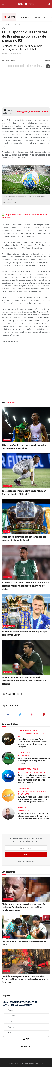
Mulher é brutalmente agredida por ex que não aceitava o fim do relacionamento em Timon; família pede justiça (23, 907)
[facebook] (8, 714)
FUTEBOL (7, 486)
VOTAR (26, 1039)
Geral (9, 1021)
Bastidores (23, 807)
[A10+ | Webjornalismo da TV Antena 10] (26, 3)
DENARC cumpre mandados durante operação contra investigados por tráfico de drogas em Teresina (33, 799)
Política (10, 1027)
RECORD (7, 440)
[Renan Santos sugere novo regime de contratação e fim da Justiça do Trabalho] (8, 758)
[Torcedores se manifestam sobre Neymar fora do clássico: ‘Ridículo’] (26, 470)
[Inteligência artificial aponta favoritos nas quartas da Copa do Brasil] (26, 516)
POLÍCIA (36, 17)
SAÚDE (6, 937)
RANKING (7, 672)
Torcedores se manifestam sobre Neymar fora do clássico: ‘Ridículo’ (24, 492)
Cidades (10, 1015)
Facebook (34, 111)
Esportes (18, 25)
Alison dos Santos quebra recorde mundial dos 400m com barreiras (24, 447)
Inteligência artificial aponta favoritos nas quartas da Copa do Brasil (24, 538)
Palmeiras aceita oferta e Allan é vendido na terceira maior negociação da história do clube (25, 585)
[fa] (44, 714)
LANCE (6, 531)
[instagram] (32, 714)
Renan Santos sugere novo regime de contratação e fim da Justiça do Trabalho (34, 760)
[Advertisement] (26, 88)
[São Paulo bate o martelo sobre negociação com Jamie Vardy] (26, 611)
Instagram (22, 111)
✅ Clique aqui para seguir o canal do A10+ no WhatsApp (24, 216)
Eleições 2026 (24, 752)
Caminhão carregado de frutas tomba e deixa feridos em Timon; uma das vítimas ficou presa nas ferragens (32, 743)
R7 (45, 17)
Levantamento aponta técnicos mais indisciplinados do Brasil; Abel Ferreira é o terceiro (24, 680)
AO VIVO (11, 17)
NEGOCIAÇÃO (9, 626)
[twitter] (20, 714)
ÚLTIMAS (25, 17)
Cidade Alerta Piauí (27, 730)
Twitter (44, 111)
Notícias (10, 25)
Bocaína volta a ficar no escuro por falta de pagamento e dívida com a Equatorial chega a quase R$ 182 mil (33, 815)
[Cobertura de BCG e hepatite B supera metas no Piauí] (26, 927)
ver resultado (26, 1046)
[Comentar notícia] (23, 53)
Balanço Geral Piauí (28, 769)
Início (4, 25)
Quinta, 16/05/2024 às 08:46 (12, 53)
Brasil (9, 1032)
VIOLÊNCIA (8, 899)
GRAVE (6, 971)
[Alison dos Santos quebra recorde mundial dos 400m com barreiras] (26, 424)
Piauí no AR (23, 788)
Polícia (9, 1010)
